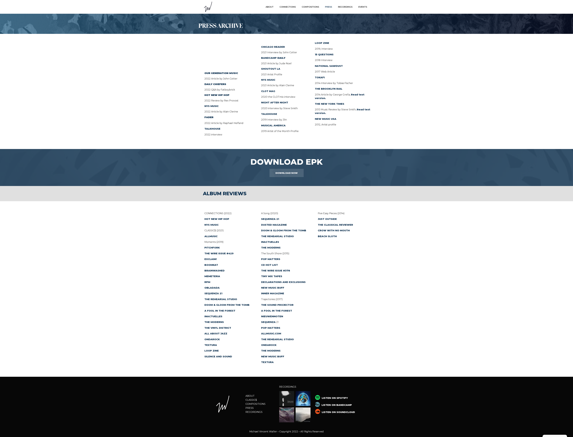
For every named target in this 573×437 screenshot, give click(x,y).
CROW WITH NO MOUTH (334, 230)
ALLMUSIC (211, 236)
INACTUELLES (213, 316)
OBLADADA (212, 287)
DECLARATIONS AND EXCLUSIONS (283, 282)
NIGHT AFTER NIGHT (274, 102)
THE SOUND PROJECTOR (277, 305)
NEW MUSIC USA (325, 119)
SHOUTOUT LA (270, 68)
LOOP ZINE (322, 43)
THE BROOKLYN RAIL (328, 88)
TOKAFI (320, 77)
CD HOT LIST (269, 265)
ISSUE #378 (282, 270)
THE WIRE (211, 253)
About (270, 7)
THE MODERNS (214, 322)
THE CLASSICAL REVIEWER (335, 224)
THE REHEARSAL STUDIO (220, 299)
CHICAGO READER (273, 46)
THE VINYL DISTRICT (217, 327)
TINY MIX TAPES (271, 276)
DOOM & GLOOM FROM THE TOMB (226, 305)
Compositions (310, 7)
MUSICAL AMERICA (273, 125)
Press (328, 7)
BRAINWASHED (214, 270)
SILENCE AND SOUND (218, 356)
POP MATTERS (270, 259)
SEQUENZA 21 (213, 293)
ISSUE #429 (226, 253)
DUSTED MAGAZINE (274, 224)
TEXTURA (210, 345)
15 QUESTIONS (324, 54)
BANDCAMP (273, 58)
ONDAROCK (212, 339)
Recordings (345, 7)
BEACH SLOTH (327, 236)
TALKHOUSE (212, 128)
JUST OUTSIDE (327, 219)
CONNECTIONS (287, 7)
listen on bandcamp (337, 405)
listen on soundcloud (338, 412)
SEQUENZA (268, 322)
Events (362, 7)
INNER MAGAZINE (272, 293)
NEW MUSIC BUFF (272, 287)
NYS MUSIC (211, 106)
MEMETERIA (212, 276)
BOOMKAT (211, 265)
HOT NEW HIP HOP (216, 219)
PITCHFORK (212, 247)
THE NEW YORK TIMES (329, 103)
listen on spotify (335, 398)
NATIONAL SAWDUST (329, 66)
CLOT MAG (268, 91)
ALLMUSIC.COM (271, 333)
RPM (207, 282)
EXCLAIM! (210, 259)
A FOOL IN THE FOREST (219, 310)
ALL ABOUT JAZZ (215, 333)
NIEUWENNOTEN (272, 316)
